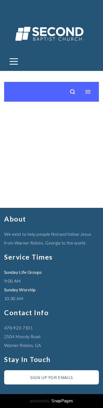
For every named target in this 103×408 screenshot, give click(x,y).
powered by (51, 400)
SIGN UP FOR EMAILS (51, 377)
